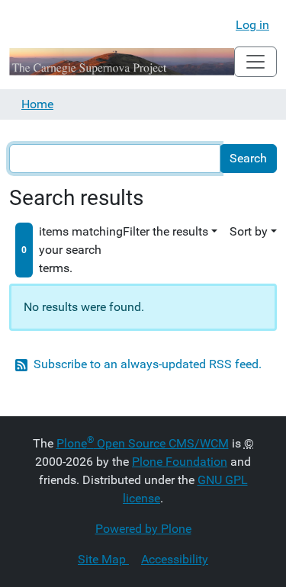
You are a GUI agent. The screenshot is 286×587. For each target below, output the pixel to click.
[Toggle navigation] (255, 62)
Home (37, 104)
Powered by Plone (143, 528)
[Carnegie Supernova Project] (121, 61)
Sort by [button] (249, 231)
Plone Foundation (179, 461)
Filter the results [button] (165, 231)
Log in (252, 25)
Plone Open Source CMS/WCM (142, 443)
